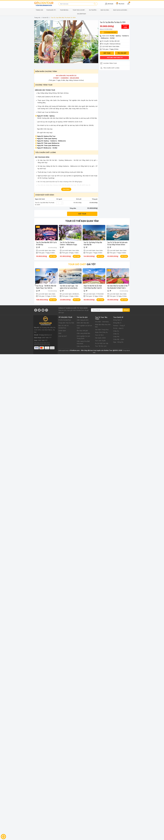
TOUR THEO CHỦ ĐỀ (79, 10)
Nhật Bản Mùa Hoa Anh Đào (103, 326)
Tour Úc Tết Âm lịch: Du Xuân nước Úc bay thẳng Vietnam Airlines (117, 243)
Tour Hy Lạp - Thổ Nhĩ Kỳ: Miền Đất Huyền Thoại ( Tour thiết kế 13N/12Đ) (46, 288)
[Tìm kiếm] (94, 3)
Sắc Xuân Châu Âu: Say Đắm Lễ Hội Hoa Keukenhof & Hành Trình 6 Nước (117, 288)
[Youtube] (42, 310)
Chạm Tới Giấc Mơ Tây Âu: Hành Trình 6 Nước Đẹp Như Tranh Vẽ (93, 287)
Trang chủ (39, 10)
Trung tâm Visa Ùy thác (66, 323)
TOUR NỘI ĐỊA (64, 10)
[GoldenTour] (43, 3)
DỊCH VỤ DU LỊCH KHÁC (120, 10)
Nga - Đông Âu (118, 342)
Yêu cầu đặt (122, 53)
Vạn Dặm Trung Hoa (101, 329)
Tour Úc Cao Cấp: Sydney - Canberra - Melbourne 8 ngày (68, 243)
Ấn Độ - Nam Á (118, 328)
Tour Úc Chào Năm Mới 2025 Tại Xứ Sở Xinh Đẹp (46, 243)
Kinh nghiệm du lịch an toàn (84, 327)
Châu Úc (116, 334)
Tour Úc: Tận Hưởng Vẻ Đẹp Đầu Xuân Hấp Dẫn (93, 243)
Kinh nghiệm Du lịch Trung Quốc (83, 337)
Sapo (94, 352)
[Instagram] (46, 310)
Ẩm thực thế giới (82, 330)
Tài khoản (110, 3)
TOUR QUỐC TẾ (51, 10)
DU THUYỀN (93, 10)
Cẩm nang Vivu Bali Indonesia (83, 342)
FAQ (60, 333)
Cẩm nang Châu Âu (83, 346)
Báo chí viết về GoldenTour (63, 327)
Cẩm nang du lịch (82, 320)
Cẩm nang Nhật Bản (83, 333)
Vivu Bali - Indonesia (102, 322)
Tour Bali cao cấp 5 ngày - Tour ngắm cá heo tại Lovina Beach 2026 (69, 288)
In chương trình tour (110, 32)
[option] (66, 44)
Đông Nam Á (117, 320)
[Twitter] (39, 310)
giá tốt (82, 264)
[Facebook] (35, 310)
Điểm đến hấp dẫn (83, 323)
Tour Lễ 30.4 (99, 335)
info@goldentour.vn (45, 335)
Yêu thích (120, 3)
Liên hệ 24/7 (63, 336)
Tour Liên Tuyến (100, 340)
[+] (62, 202)
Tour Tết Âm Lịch (100, 346)
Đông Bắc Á (117, 323)
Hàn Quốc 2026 (100, 338)
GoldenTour (81, 13)
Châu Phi (116, 336)
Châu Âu (116, 331)
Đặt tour (82, 214)
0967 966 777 (46, 337)
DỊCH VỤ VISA (105, 10)
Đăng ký (126, 310)
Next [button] (97, 44)
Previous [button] (35, 44)
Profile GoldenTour (65, 320)
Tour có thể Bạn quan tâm (82, 221)
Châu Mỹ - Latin (118, 339)
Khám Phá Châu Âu (101, 332)
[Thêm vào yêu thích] (128, 22)
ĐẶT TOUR (53, 256)
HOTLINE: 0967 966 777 (115, 57)
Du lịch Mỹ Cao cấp (101, 343)
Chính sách (62, 330)
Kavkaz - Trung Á (119, 325)
